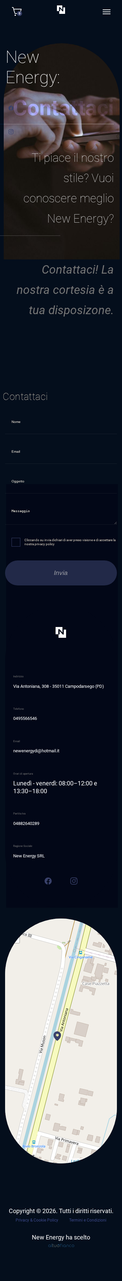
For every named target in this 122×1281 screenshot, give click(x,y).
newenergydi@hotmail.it (36, 750)
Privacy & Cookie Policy (37, 1220)
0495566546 (25, 718)
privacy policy (45, 544)
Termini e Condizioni (87, 1220)
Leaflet (76, 1160)
